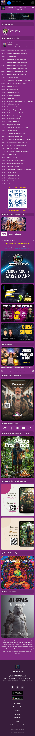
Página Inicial (17, 703)
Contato (17, 721)
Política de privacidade (17, 725)
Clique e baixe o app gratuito (16, 208)
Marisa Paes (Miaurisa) (22, 47)
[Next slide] (33, 371)
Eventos (17, 714)
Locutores (17, 717)
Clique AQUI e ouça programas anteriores (17, 248)
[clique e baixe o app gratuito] (17, 198)
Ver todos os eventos (8, 240)
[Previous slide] (2, 371)
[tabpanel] (17, 358)
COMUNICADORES (23, 243)
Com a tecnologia (15, 732)
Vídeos (17, 710)
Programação (17, 707)
